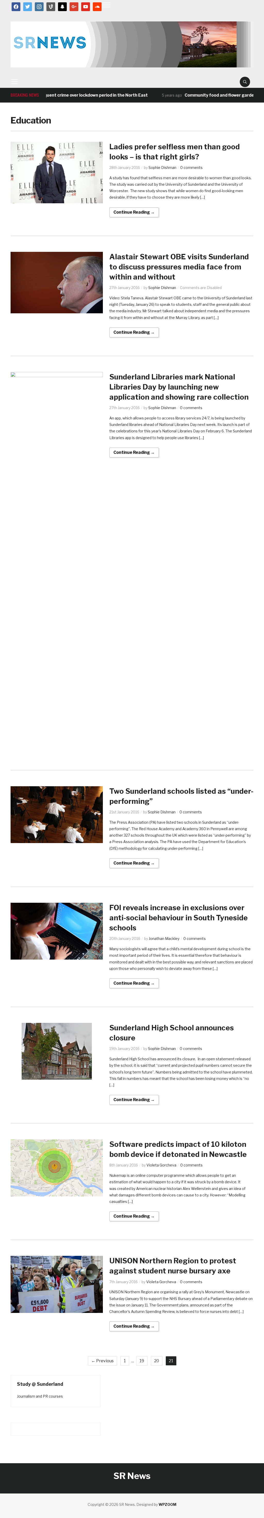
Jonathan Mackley (164, 938)
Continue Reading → (134, 212)
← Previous (102, 1360)
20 (156, 1360)
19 (141, 1360)
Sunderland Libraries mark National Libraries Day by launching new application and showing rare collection (179, 386)
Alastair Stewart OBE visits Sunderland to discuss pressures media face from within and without (179, 266)
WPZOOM (167, 1504)
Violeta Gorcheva (161, 1165)
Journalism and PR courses (40, 1396)
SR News (132, 1475)
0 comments (191, 167)
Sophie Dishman (162, 167)
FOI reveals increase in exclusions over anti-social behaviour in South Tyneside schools (178, 917)
